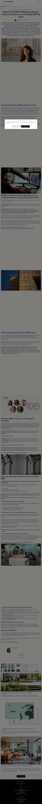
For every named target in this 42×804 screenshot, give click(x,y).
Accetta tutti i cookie (25, 126)
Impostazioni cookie (16, 126)
